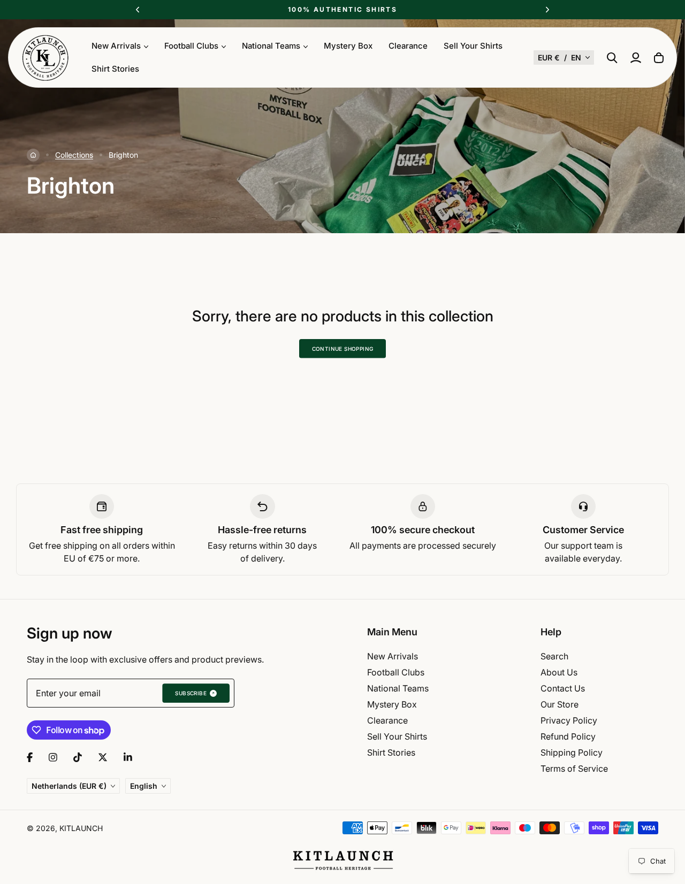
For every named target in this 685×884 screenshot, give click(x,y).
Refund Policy (568, 736)
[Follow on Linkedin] (128, 757)
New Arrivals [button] (116, 46)
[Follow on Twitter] (103, 757)
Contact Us (563, 688)
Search (554, 656)
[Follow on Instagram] (53, 757)
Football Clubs (395, 672)
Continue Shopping (343, 348)
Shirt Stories (115, 69)
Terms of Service (574, 768)
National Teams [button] (271, 46)
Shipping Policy (572, 752)
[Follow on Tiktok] (77, 757)
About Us (559, 672)
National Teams (398, 688)
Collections (74, 154)
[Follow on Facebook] (30, 757)
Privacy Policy (569, 720)
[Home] (33, 155)
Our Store (560, 704)
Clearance (408, 46)
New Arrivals (392, 656)
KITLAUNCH (81, 828)
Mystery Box (348, 46)
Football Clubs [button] (191, 46)
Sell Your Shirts (473, 46)
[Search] (612, 57)
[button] (564, 57)
